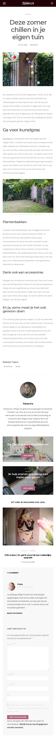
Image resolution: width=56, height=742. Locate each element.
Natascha (34, 45)
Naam (10, 674)
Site (8, 695)
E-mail (10, 684)
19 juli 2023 (22, 449)
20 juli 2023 (22, 45)
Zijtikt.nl (28, 3)
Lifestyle (8, 366)
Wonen (28, 14)
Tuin (18, 366)
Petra (20, 584)
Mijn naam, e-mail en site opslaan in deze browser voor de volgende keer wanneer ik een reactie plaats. (27, 708)
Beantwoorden (14, 613)
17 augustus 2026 (28, 562)
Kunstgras (7, 138)
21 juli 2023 (22, 482)
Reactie (10, 644)
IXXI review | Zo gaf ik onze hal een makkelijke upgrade (28, 556)
